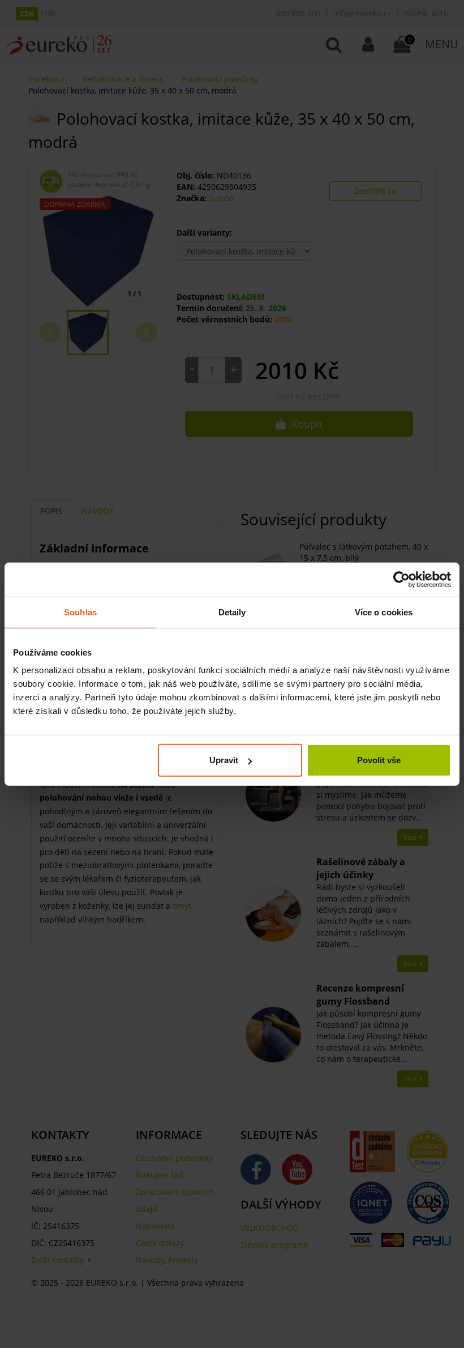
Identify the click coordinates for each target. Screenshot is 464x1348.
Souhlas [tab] (80, 611)
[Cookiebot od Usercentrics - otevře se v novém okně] (401, 579)
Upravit (223, 760)
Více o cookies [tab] (384, 611)
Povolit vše (379, 760)
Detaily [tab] (232, 611)
